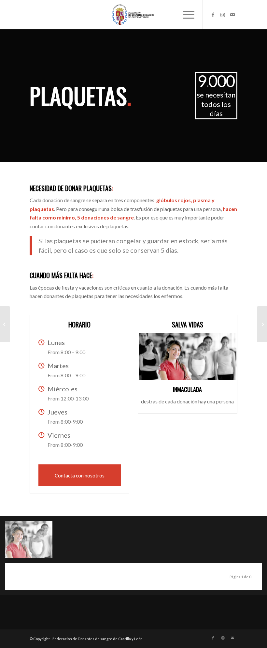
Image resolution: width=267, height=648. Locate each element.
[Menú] (185, 14)
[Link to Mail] (232, 15)
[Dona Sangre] (5, 324)
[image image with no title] (31, 542)
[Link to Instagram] (223, 15)
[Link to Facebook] (213, 15)
